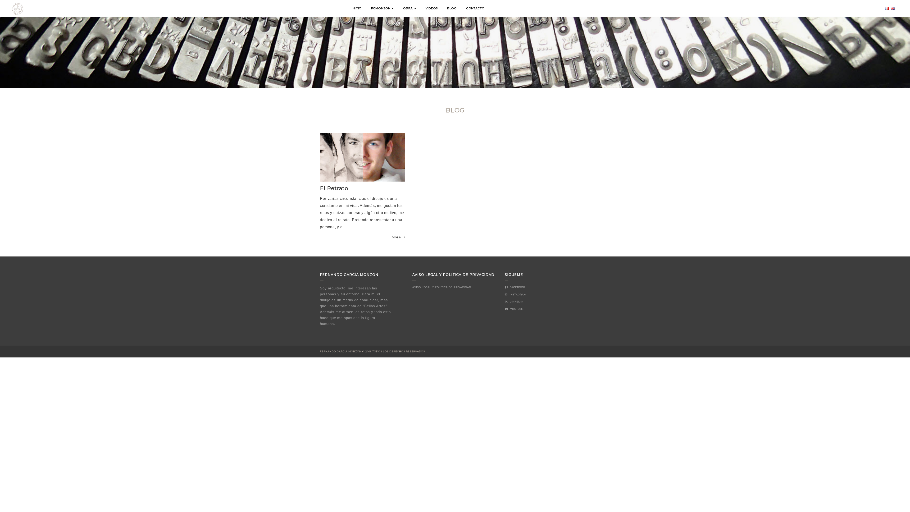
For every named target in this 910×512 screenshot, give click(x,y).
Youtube (516, 309)
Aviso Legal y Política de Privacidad (441, 287)
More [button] (396, 237)
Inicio (357, 8)
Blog (452, 8)
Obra (408, 8)
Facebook (517, 287)
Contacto (475, 8)
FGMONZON (381, 8)
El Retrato (334, 188)
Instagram (517, 294)
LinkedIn (516, 301)
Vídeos (432, 8)
